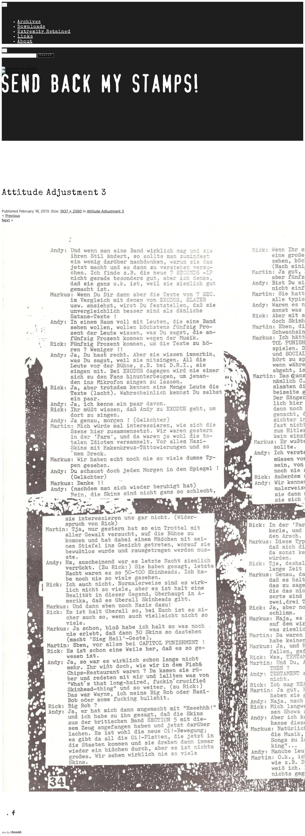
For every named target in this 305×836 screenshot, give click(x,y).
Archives (29, 22)
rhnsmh (15, 832)
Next (6, 220)
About (25, 41)
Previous (12, 215)
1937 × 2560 (71, 211)
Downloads (31, 27)
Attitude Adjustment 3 (105, 211)
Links (25, 37)
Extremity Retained (44, 32)
